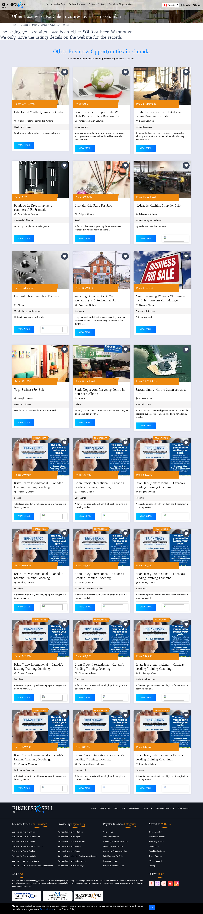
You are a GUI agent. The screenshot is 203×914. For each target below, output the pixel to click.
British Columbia (39, 25)
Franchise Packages (157, 851)
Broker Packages (155, 856)
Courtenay (55, 25)
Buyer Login (105, 808)
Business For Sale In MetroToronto (71, 842)
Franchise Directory (157, 837)
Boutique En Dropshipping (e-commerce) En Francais (34, 208)
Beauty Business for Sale (113, 846)
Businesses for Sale (55, 4)
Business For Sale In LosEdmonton (71, 861)
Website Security (155, 861)
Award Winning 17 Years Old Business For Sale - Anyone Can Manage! (161, 298)
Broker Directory (155, 832)
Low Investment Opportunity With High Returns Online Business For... (98, 114)
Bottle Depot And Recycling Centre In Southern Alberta (100, 392)
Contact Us (147, 808)
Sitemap (152, 866)
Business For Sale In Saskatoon (70, 832)
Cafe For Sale (108, 832)
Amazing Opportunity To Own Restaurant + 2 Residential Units (97, 298)
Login (197, 5)
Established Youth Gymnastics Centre (39, 112)
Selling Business (77, 4)
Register (186, 5)
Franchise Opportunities (121, 4)
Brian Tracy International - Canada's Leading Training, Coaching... (38, 485)
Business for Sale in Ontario (23, 832)
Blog (116, 808)
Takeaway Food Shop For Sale (115, 842)
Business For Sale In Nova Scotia (25, 861)
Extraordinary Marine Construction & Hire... (161, 392)
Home (15, 25)
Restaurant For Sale (111, 837)
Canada (24, 25)
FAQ (123, 808)
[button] (170, 5)
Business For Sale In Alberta (23, 842)
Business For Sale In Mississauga (71, 866)
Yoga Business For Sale (29, 389)
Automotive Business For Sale (115, 851)
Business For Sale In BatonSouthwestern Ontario (77, 856)
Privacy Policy (183, 808)
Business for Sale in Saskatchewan (26, 837)
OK (152, 908)
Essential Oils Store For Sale (93, 205)
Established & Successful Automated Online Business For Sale (160, 114)
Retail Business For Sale (112, 856)
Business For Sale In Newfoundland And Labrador (32, 866)
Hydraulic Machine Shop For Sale (158, 205)
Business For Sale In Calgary (69, 837)
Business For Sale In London (69, 846)
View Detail (24, 145)
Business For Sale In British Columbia (27, 846)
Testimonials (134, 808)
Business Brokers (97, 4)
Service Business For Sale (113, 866)
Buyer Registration (156, 842)
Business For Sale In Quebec (23, 851)
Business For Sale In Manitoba (24, 856)
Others (66, 25)
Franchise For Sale (110, 861)
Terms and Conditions (165, 808)
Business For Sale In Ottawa (69, 851)
